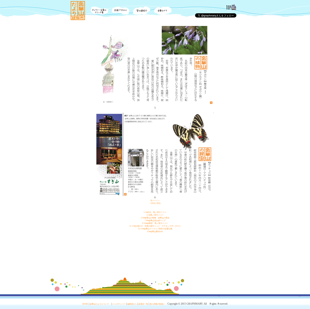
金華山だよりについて (99, 304)
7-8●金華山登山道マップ (155, 220)
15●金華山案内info (155, 231)
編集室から (132, 304)
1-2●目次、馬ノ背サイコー (155, 212)
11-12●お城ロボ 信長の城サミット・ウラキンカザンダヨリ (155, 226)
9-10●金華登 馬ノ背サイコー (155, 223)
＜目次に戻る (155, 203)
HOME (85, 304)
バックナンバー (119, 304)
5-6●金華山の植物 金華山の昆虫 (155, 218)
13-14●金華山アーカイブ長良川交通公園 (155, 229)
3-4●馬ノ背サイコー (155, 215)
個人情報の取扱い (157, 304)
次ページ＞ (155, 200)
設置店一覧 (143, 304)
